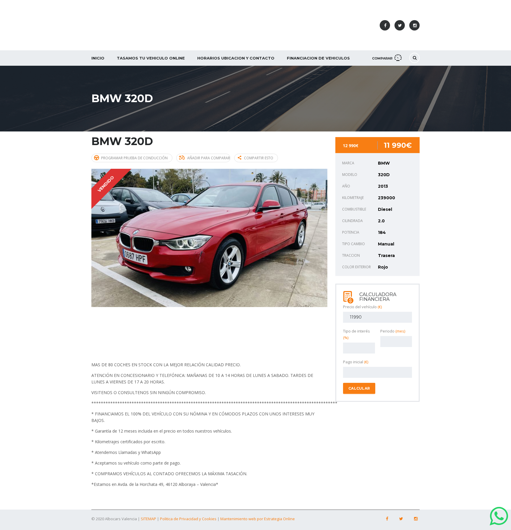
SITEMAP (148, 518)
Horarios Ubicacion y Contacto (235, 58)
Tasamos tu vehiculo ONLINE (151, 58)
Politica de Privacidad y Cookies (188, 518)
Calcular (359, 388)
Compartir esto (258, 157)
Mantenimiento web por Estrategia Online (257, 518)
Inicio (97, 58)
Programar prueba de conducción (134, 157)
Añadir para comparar (208, 157)
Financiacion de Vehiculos (318, 58)
